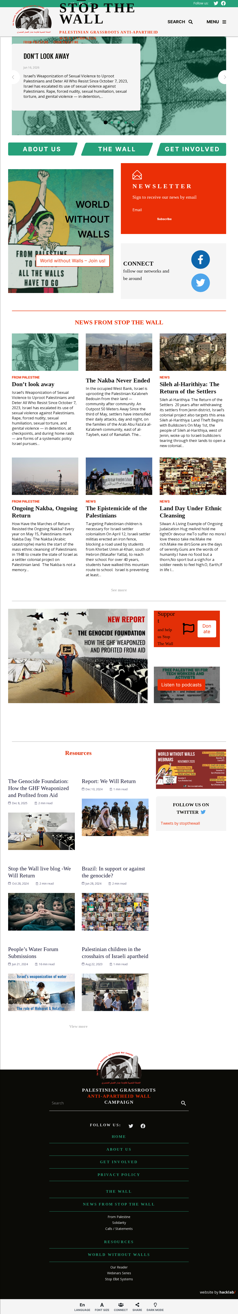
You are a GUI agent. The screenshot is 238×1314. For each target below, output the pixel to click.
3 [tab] (119, 122)
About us (119, 1149)
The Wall (119, 1191)
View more (78, 1026)
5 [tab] (133, 122)
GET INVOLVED (192, 149)
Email (137, 209)
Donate (206, 628)
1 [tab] (105, 122)
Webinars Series (119, 1273)
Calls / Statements (119, 1228)
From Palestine (36, 42)
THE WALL (117, 149)
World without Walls (119, 1255)
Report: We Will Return (109, 781)
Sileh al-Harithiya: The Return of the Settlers (189, 388)
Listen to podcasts (181, 685)
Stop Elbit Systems (119, 1279)
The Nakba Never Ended (118, 380)
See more (119, 590)
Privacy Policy (119, 1175)
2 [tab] (112, 122)
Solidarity (119, 1222)
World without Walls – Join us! (73, 260)
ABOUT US (42, 149)
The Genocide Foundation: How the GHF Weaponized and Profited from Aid (38, 788)
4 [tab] (126, 122)
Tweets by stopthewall (180, 823)
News (165, 377)
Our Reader (119, 1267)
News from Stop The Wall (119, 1204)
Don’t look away (46, 56)
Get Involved (119, 1162)
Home (119, 1137)
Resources (119, 1242)
